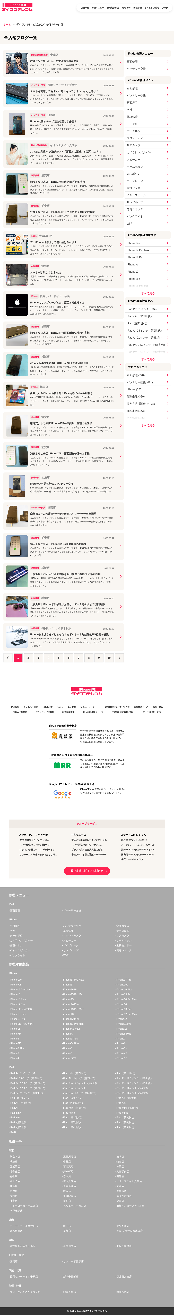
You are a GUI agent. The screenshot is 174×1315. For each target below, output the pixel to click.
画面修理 (132, 61)
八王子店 (15, 1181)
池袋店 (14, 1161)
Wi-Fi (130, 223)
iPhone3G (121, 1058)
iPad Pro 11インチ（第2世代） (80, 1093)
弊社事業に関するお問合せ (87, 870)
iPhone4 (14, 1058)
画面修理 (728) (136, 375)
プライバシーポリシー (90, 707)
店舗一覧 (85, 7)
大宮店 (120, 1186)
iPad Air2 (121, 1102)
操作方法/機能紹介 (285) (141, 403)
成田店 (120, 1200)
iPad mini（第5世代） (128, 1107)
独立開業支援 (68, 712)
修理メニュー (98, 7)
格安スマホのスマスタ (132, 859)
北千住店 (15, 1171)
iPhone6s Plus (71, 1043)
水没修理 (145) (136, 417)
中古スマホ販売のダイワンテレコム (89, 839)
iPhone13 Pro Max (73, 1009)
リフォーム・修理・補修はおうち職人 (38, 854)
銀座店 (120, 1161)
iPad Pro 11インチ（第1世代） (133, 1093)
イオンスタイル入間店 (129, 1181)
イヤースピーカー (138, 195)
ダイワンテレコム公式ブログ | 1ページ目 (39, 24)
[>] (119, 657)
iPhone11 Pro (123, 1023)
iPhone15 (68, 999)
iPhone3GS (69, 1058)
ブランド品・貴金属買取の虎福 (87, 849)
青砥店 (14, 1176)
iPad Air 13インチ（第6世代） (145, 330)
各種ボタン (133, 173)
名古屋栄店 (69, 1246)
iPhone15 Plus (18, 999)
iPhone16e (133, 278)
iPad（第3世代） (125, 1127)
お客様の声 (47, 707)
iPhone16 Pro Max (138, 285)
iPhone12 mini (71, 1018)
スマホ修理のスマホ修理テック (35, 844)
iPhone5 (67, 1053)
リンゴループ (135, 202)
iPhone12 (121, 1018)
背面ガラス (133, 102)
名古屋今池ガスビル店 (22, 1246)
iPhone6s (121, 1043)
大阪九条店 (122, 1226)
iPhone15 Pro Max (73, 994)
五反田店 (15, 1166)
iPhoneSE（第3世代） (22, 1009)
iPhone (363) (134, 389)
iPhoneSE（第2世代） (22, 1023)
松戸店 (67, 1200)
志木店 (14, 1191)
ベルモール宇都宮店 (74, 1205)
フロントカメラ (136, 138)
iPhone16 (15, 994)
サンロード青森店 (73, 1261)
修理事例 (126, 7)
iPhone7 (120, 1038)
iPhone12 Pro (17, 1018)
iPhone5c (15, 1053)
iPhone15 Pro (123, 994)
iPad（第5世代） (19, 1127)
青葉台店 (121, 1191)
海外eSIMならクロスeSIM (134, 839)
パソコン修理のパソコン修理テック (37, 849)
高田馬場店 (69, 1156)
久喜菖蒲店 (69, 1186)
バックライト (135, 216)
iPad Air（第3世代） (74, 1102)
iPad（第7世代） (72, 1122)
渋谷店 (120, 1156)
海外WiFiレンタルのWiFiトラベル (138, 849)
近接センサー (135, 188)
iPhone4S (121, 1053)
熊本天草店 (69, 1291)
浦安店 (14, 1200)
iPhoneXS (121, 1028)
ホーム (7, 24)
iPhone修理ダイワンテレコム (34, 839)
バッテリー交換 (136, 68)
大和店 (14, 1196)
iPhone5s (121, 1048)
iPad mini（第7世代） (140, 316)
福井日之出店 (124, 1276)
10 (109, 657)
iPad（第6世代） (125, 1122)
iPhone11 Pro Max (73, 1023)
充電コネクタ (135, 209)
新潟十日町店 (71, 1276)
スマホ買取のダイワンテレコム (87, 844)
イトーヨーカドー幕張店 (24, 1205)
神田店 (120, 1166)
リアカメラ (133, 145)
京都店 (67, 1230)
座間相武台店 (124, 1196)
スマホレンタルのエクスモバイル (137, 844)
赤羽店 (67, 1176)
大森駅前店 (122, 1171)
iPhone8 (14, 1038)
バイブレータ (135, 180)
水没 (129, 109)
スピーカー (133, 159)
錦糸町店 (68, 1171)
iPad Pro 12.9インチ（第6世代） (147, 344)
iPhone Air (133, 264)
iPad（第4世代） (72, 1127)
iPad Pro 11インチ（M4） (142, 309)
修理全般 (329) (136, 396)
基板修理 (132, 116)
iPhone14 (121, 1004)
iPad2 (13, 1132)
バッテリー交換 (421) (140, 382)
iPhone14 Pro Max (126, 999)
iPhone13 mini (17, 1014)
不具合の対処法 (20, 712)
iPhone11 (15, 1028)
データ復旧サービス (152, 712)
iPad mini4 (15, 1112)
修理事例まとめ (141, 707)
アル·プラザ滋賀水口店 (129, 1230)
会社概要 (72, 707)
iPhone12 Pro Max (126, 1014)
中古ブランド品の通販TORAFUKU (89, 854)
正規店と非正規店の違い (123, 712)
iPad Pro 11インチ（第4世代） (133, 1088)
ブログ (165, 7)
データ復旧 (133, 124)
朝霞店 (14, 1186)
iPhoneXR (15, 1033)
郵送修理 (138, 7)
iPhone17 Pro (135, 257)
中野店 (67, 1161)
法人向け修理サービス (93, 712)
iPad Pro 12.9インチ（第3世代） (134, 1083)
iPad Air (14, 1107)
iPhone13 (68, 1014)
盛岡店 (14, 1261)
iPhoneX (68, 1033)
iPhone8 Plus (123, 1033)
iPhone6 (67, 1048)
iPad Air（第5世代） (127, 1097)
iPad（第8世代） (19, 1122)
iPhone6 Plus (17, 1048)
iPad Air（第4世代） (21, 1102)
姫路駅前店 (16, 1230)
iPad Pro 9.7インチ (73, 1097)
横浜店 (67, 1191)
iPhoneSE (15, 1043)
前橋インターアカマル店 (130, 1205)
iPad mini (15, 1117)
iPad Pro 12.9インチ (74, 1088)
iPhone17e (133, 243)
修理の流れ (158, 707)
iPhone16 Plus (124, 989)
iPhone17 (132, 271)
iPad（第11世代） (138, 323)
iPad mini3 (69, 1112)
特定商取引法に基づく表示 (117, 707)
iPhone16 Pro (70, 989)
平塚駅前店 (69, 1196)
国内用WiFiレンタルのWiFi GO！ (138, 854)
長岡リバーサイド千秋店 (24, 1276)
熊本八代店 (122, 1291)
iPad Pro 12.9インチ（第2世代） (28, 1088)
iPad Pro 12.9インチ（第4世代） (81, 1083)
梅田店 (67, 1226)
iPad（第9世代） (125, 1117)
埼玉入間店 (69, 1181)
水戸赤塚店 (16, 1210)
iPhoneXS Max (71, 1028)
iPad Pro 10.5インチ (21, 1097)
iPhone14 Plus (71, 1004)
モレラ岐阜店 (124, 1246)
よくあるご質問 (152, 7)
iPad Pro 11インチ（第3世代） (27, 1093)
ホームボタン (135, 166)
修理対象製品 (113, 7)
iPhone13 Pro (123, 1009)
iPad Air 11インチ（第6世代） (145, 337)
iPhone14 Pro (17, 1004)
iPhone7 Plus (70, 1038)
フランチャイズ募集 (45, 712)
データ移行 (133, 131)
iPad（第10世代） (73, 1117)
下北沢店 (68, 1166)
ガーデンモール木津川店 (24, 1226)
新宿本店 (15, 1156)
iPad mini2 (122, 1112)
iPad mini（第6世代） (75, 1107)
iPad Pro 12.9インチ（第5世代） (147, 351)
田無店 (120, 1176)
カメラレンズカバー (139, 152)
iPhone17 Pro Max (138, 250)
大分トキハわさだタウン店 (25, 1291)
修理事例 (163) (136, 410)
